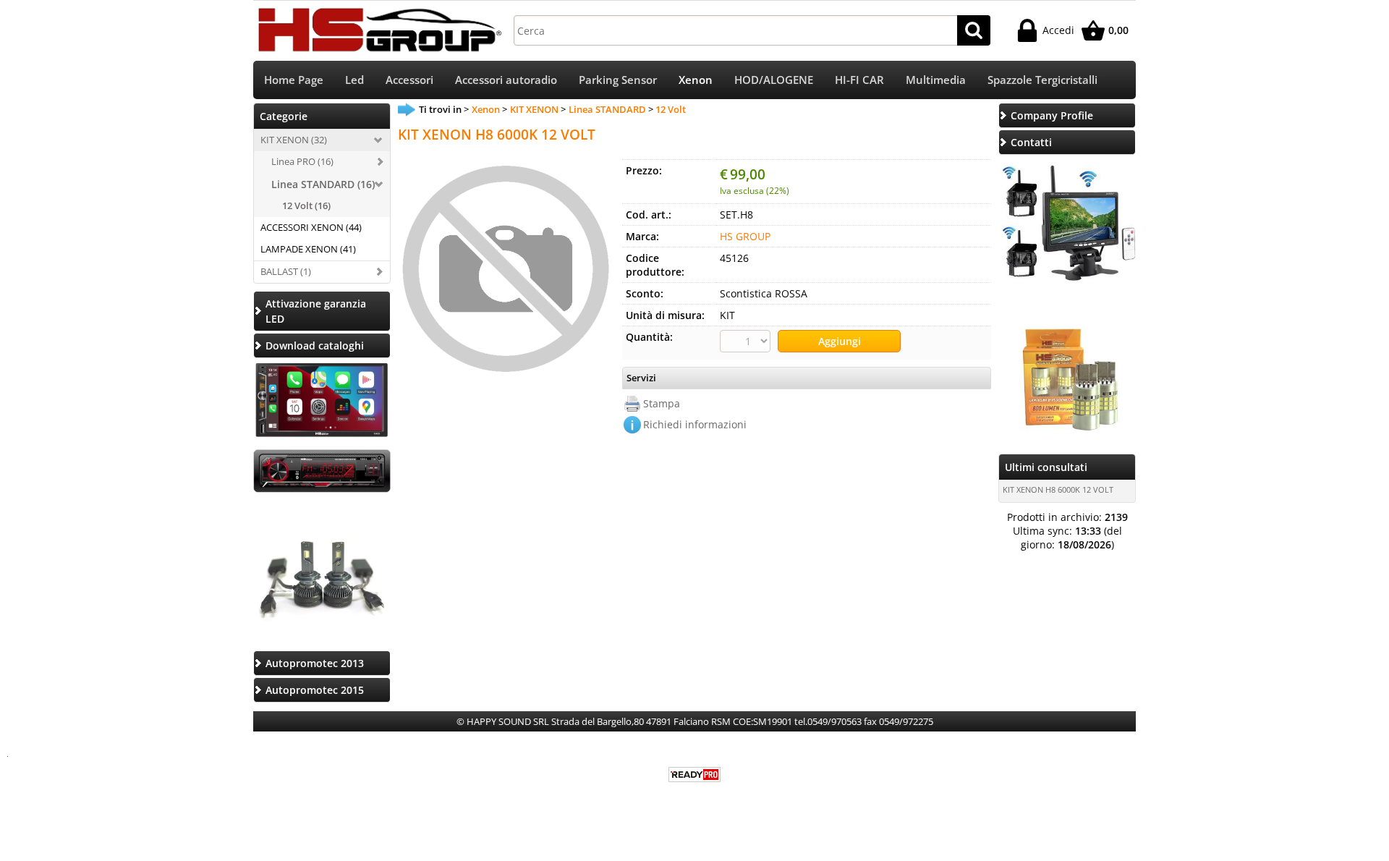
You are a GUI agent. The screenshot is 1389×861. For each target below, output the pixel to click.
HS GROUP (745, 236)
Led (354, 80)
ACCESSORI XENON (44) (311, 227)
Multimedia (936, 80)
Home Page (293, 80)
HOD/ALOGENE (773, 80)
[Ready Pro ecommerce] (694, 774)
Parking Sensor (618, 80)
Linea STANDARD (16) (323, 184)
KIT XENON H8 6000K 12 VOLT (1058, 489)
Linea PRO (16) (302, 161)
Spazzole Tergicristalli (1042, 80)
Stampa (661, 403)
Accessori (409, 80)
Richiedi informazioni (695, 424)
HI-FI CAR (859, 80)
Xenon (696, 80)
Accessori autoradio (506, 80)
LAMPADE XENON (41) (308, 248)
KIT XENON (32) (293, 139)
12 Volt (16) (306, 205)
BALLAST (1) (285, 271)
